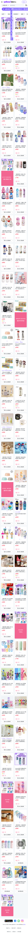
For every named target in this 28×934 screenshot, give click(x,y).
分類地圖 (19, 931)
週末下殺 (11, 30)
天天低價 (11, 21)
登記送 (11, 12)
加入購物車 (8, 42)
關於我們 (14, 928)
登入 (24, 2)
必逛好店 (11, 27)
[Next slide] (12, 23)
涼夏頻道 (11, 24)
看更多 (11, 39)
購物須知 (19, 928)
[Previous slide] (2, 23)
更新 (24, 924)
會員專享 (11, 33)
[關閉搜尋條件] (8, 5)
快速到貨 (11, 18)
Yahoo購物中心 (10, 2)
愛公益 (11, 36)
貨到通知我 (20, 863)
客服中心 (8, 928)
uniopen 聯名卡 (18, 9)
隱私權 (14, 931)
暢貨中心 (11, 15)
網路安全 (9, 931)
